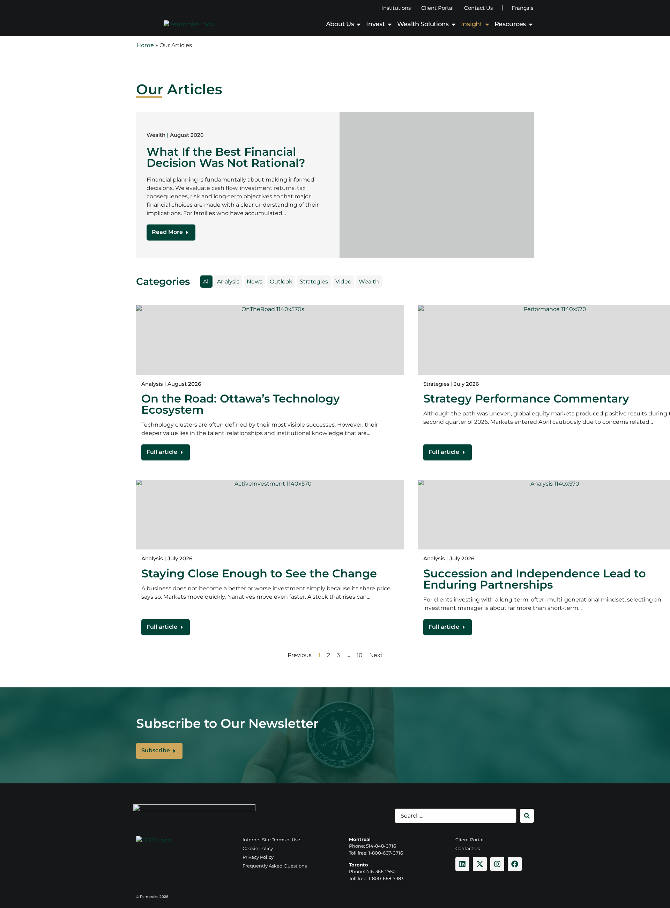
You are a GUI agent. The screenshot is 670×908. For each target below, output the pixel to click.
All (206, 281)
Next (376, 655)
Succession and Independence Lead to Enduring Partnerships (534, 579)
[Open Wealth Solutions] (454, 24)
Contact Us (478, 8)
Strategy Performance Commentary (526, 398)
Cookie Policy (258, 848)
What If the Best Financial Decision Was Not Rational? (226, 157)
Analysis (228, 281)
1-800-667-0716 (385, 853)
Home (145, 45)
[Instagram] (497, 864)
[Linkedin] (462, 864)
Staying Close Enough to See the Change (259, 573)
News (254, 281)
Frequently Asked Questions (275, 866)
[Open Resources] (531, 24)
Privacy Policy (258, 857)
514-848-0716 (381, 846)
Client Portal (437, 8)
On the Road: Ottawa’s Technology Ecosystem (240, 404)
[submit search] (527, 816)
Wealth (369, 281)
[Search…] (455, 816)
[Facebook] (515, 864)
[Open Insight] (487, 24)
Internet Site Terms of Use (271, 839)
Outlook (281, 281)
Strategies (314, 281)
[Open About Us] (359, 24)
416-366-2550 (381, 871)
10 (360, 655)
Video (343, 281)
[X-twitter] (480, 864)
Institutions (396, 8)
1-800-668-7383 (385, 878)
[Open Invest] (390, 24)
